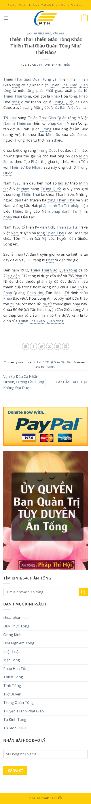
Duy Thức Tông (16, 626)
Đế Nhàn (33, 167)
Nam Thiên (63, 64)
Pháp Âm (12, 5)
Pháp (55, 96)
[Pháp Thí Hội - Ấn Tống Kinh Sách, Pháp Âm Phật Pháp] (45, 18)
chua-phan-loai (15, 617)
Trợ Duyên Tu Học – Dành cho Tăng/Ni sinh (62, 5)
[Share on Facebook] (33, 346)
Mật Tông (11, 660)
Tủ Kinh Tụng (14, 719)
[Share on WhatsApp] (25, 346)
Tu (60, 205)
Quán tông (41, 79)
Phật (35, 161)
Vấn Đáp (58, 33)
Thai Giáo (23, 79)
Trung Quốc (63, 102)
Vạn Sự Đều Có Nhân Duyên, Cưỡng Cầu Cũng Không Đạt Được (23, 382)
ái (42, 90)
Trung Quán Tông (18, 702)
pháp (75, 205)
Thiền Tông (13, 677)
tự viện (14, 275)
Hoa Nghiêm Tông (18, 643)
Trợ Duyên (34, 5)
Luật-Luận (12, 651)
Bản (63, 107)
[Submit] (83, 592)
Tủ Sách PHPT (15, 728)
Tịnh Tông (12, 685)
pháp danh (56, 123)
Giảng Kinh (12, 634)
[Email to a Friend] (49, 346)
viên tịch (47, 227)
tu (25, 134)
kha (12, 117)
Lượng (45, 129)
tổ (23, 227)
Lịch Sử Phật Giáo (39, 33)
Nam (79, 107)
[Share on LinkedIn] (65, 346)
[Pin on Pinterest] (57, 346)
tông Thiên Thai (26, 194)
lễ (12, 254)
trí (12, 304)
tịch (69, 167)
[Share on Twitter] (41, 346)
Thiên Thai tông (17, 96)
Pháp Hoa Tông (16, 668)
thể (58, 315)
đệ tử (47, 304)
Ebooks (22, 5)
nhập (18, 254)
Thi (6, 79)
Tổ (5, 117)
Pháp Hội (35, 292)
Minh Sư (53, 134)
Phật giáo (54, 90)
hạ (26, 238)
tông (16, 85)
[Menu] (6, 18)
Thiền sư (23, 123)
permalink (47, 367)
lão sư (82, 134)
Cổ (46, 107)
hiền (84, 79)
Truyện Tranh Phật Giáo (23, 711)
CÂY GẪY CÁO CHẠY (72, 382)
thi (56, 140)
